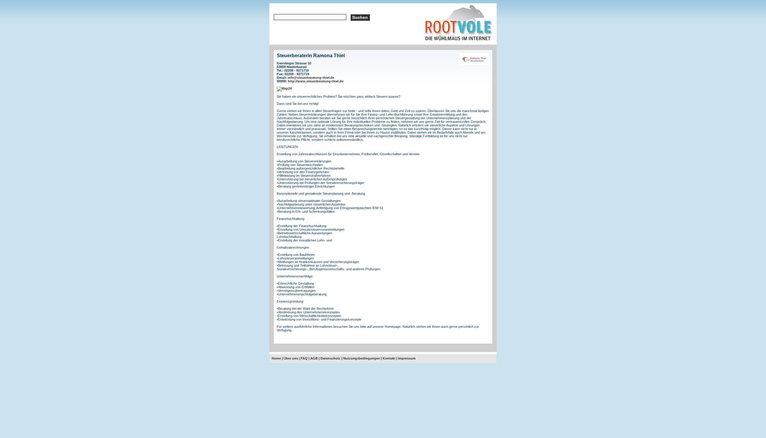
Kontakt (389, 358)
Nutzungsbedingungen (361, 358)
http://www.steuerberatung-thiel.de (316, 81)
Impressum (407, 358)
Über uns (291, 358)
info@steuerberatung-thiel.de (311, 77)
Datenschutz (330, 358)
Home (276, 358)
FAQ (304, 358)
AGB (314, 358)
